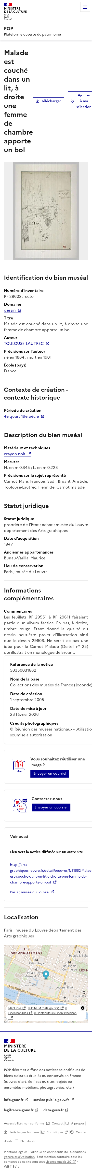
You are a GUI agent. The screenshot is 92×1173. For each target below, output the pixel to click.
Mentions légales (15, 1152)
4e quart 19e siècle (21, 416)
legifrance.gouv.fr (19, 1110)
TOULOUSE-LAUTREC (24, 343)
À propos (77, 1123)
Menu (85, 7)
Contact (58, 1123)
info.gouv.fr (14, 1099)
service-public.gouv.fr (51, 1099)
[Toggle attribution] (83, 1008)
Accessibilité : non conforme (24, 1123)
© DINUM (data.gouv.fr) (43, 1008)
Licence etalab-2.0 (58, 1162)
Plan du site (28, 1141)
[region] (46, 984)
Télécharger (51, 101)
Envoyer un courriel (49, 773)
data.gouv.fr (53, 1110)
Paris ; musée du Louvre (29, 892)
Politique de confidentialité (48, 1152)
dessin (10, 310)
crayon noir (14, 454)
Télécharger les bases (24, 1132)
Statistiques (55, 1132)
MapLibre (14, 1008)
